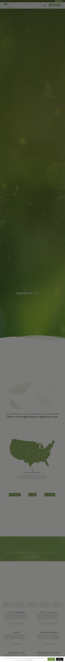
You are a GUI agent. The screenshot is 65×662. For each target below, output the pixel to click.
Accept (51, 659)
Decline (59, 659)
